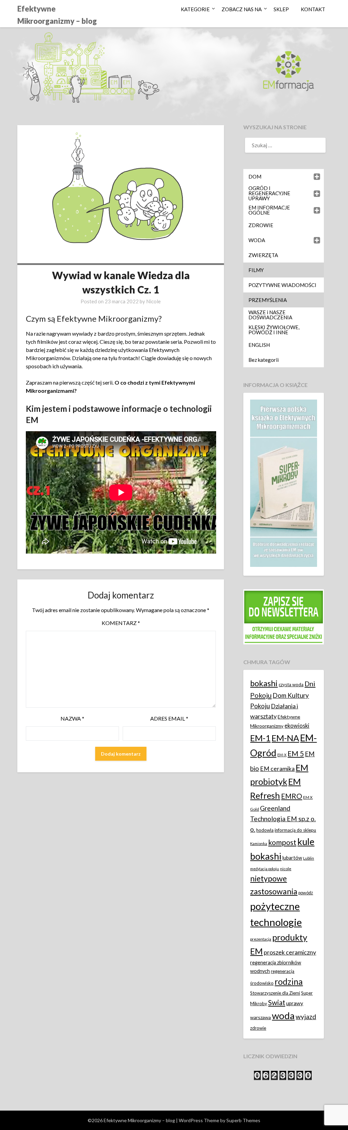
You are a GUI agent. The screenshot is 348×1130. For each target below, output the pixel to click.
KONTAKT (313, 9)
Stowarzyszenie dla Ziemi (275, 993)
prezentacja (260, 939)
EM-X (281, 755)
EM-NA (285, 738)
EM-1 (260, 738)
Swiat (276, 1002)
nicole (285, 868)
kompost (282, 842)
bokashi (264, 683)
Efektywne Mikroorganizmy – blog (57, 15)
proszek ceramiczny (290, 952)
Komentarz (121, 623)
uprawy (294, 1003)
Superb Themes (243, 1120)
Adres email (169, 718)
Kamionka (258, 843)
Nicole (153, 301)
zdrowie (258, 1028)
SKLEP (281, 9)
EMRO (291, 796)
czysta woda (291, 684)
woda (283, 1015)
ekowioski (296, 725)
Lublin (308, 858)
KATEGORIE (195, 9)
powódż (305, 892)
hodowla (265, 830)
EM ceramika (277, 768)
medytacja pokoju (264, 868)
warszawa (260, 1017)
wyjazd (306, 1017)
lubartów (292, 858)
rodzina (289, 981)
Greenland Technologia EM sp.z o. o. (283, 818)
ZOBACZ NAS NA (242, 9)
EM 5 (296, 753)
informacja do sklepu (295, 830)
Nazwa (72, 718)
